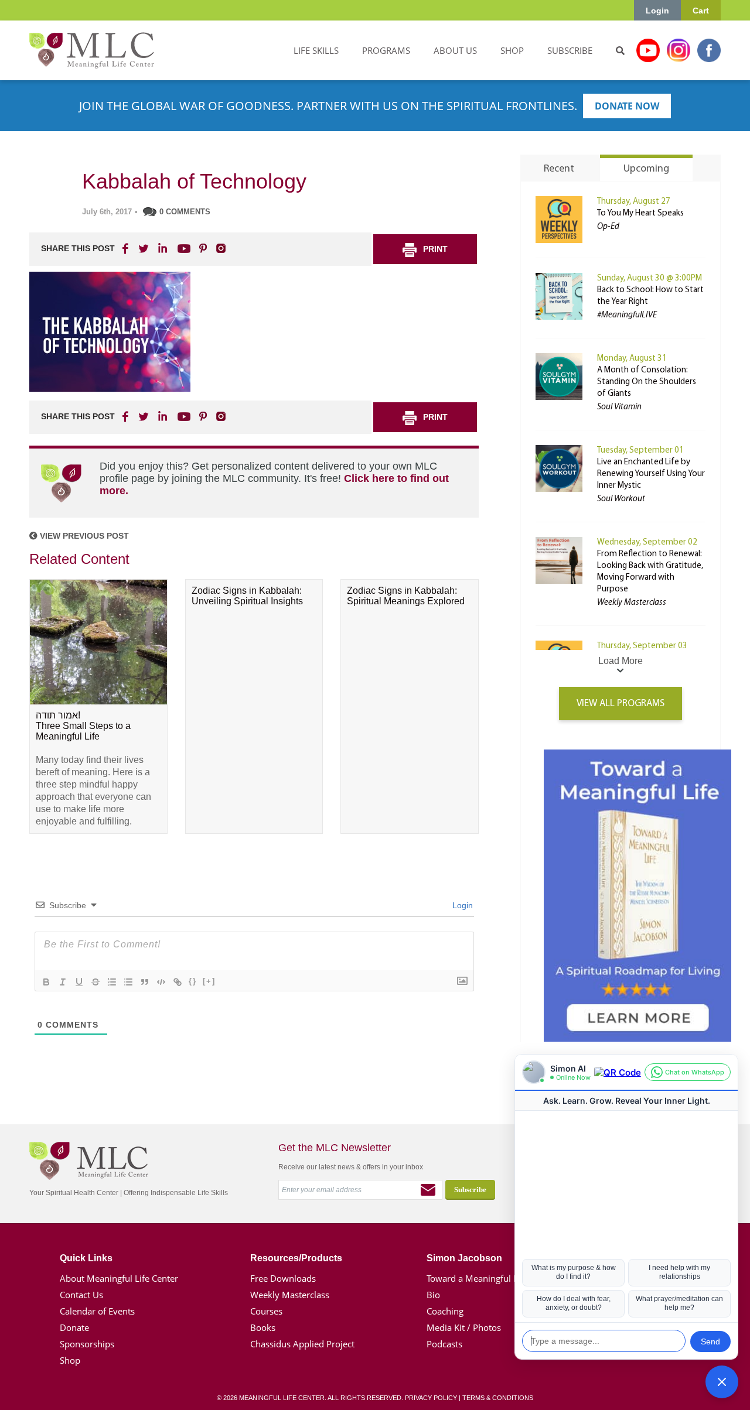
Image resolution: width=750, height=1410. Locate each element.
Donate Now (627, 106)
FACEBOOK (126, 248)
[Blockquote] (145, 982)
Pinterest (203, 248)
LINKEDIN (162, 248)
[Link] (177, 982)
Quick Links (86, 1258)
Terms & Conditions (497, 1397)
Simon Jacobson (464, 1258)
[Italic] (62, 982)
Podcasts (444, 1344)
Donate (74, 1327)
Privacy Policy (431, 1397)
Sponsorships (87, 1344)
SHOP (512, 50)
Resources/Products (296, 1258)
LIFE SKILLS (316, 50)
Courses (266, 1311)
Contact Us (81, 1295)
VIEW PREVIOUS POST (83, 535)
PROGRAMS (386, 50)
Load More (620, 661)
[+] (209, 981)
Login (657, 10)
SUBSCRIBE (569, 50)
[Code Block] (161, 982)
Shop (70, 1360)
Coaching (445, 1311)
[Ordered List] (112, 982)
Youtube (648, 50)
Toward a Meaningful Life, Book (490, 1278)
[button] (721, 1381)
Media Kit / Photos (464, 1327)
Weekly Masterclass (289, 1295)
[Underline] (79, 982)
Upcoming (646, 169)
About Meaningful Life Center (119, 1278)
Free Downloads (283, 1278)
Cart (701, 10)
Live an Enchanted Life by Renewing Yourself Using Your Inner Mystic (651, 474)
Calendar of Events (97, 1311)
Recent (559, 169)
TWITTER (144, 248)
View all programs (620, 704)
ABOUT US (455, 50)
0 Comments (184, 211)
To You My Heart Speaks (640, 213)
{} (193, 981)
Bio (433, 1295)
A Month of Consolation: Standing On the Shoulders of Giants (646, 382)
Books (262, 1327)
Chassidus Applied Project (302, 1344)
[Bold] (46, 982)
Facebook (709, 50)
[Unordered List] (128, 982)
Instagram (678, 50)
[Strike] (95, 982)
